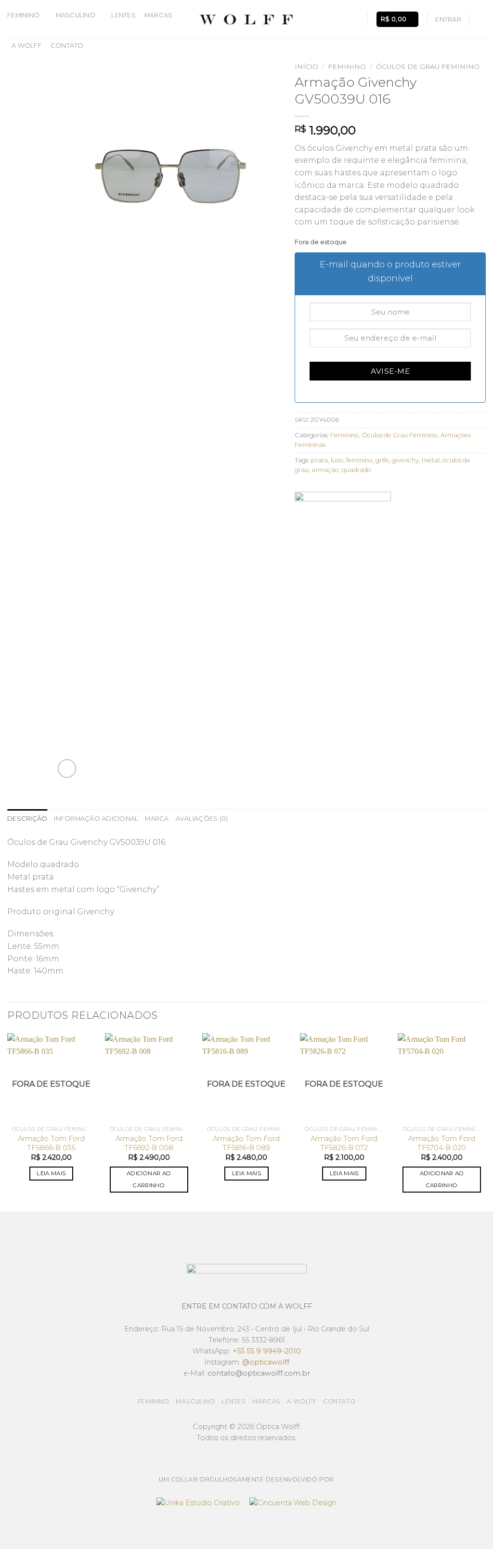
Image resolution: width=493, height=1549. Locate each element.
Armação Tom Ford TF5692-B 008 (149, 1143)
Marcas (158, 15)
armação (325, 469)
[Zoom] (67, 768)
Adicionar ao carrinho (149, 1179)
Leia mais (51, 1173)
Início (306, 66)
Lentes (123, 15)
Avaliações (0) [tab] (202, 818)
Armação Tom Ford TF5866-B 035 (51, 1143)
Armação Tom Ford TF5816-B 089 (246, 1143)
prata (319, 460)
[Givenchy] (343, 528)
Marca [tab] (157, 818)
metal (431, 460)
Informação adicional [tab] (96, 818)
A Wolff (27, 45)
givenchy (405, 460)
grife (382, 460)
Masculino (75, 15)
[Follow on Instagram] (479, 19)
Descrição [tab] (27, 818)
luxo (337, 460)
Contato (67, 45)
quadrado (356, 469)
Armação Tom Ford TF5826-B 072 (344, 1143)
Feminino (23, 15)
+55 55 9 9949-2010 (267, 1351)
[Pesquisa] (355, 19)
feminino (359, 460)
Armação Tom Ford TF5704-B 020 (441, 1143)
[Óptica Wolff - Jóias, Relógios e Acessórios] (246, 19)
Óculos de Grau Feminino (428, 66)
